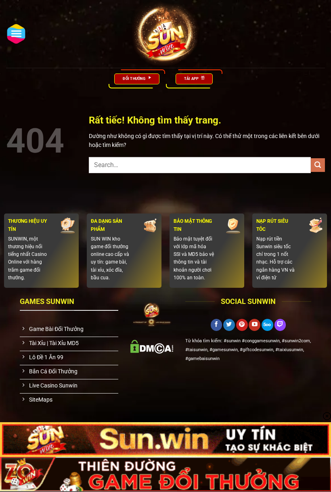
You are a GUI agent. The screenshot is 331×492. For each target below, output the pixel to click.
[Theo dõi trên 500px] (267, 325)
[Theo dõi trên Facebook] (216, 325)
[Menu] (16, 34)
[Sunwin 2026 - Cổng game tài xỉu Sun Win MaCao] (165, 34)
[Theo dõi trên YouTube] (254, 325)
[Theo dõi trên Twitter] (229, 325)
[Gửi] (318, 165)
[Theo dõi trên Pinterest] (242, 325)
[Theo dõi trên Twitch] (280, 325)
